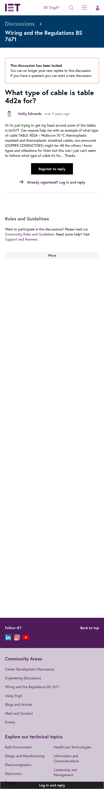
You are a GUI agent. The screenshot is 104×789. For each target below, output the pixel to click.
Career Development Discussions (29, 669)
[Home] (12, 7)
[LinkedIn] (8, 637)
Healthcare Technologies (72, 747)
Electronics (13, 773)
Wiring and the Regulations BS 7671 (32, 686)
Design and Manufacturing (24, 755)
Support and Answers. (21, 239)
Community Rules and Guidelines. (30, 234)
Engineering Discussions (23, 678)
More (52, 255)
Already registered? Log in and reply (56, 182)
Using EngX (13, 695)
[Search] (71, 7)
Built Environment (18, 747)
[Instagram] (17, 637)
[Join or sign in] (97, 7)
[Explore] (84, 7)
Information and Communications (66, 758)
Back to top (89, 628)
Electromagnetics (18, 764)
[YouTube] (26, 637)
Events (10, 722)
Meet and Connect (19, 713)
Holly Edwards (30, 113)
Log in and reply (52, 785)
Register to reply (52, 169)
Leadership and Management (65, 772)
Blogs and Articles (18, 704)
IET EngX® (51, 7)
